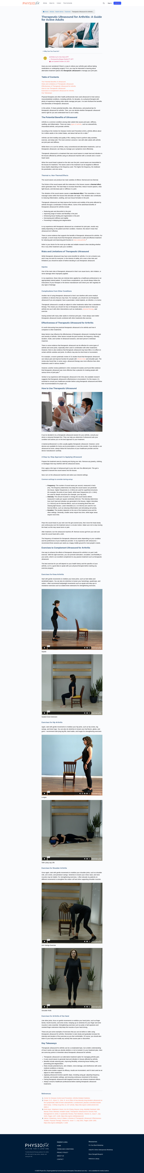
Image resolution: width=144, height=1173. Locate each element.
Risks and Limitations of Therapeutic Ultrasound (57, 84)
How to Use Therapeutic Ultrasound (53, 88)
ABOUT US (60, 1156)
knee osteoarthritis (79, 240)
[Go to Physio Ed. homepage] (31, 3)
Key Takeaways (47, 93)
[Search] (103, 3)
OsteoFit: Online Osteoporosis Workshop (101, 1149)
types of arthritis (76, 124)
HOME (59, 1145)
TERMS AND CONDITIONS (65, 1149)
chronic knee (81, 359)
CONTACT (60, 1159)
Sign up (117, 3)
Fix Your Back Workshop (96, 1145)
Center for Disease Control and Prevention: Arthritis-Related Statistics (67, 1098)
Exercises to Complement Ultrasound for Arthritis (58, 91)
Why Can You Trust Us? (51, 51)
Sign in (110, 3)
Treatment (68, 11)
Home (46, 11)
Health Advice (59, 11)
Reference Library (94, 1158)
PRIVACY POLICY (62, 1152)
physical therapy (88, 309)
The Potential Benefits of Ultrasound (54, 82)
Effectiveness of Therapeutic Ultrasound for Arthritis (59, 86)
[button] (72, 51)
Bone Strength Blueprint (96, 1154)
